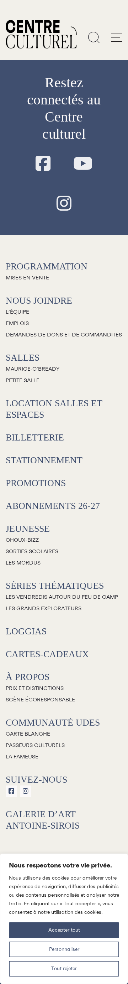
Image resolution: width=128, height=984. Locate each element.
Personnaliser (64, 949)
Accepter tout (64, 930)
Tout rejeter (64, 968)
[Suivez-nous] (43, 163)
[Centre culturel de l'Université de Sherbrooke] (41, 34)
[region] (64, 919)
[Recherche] (94, 37)
